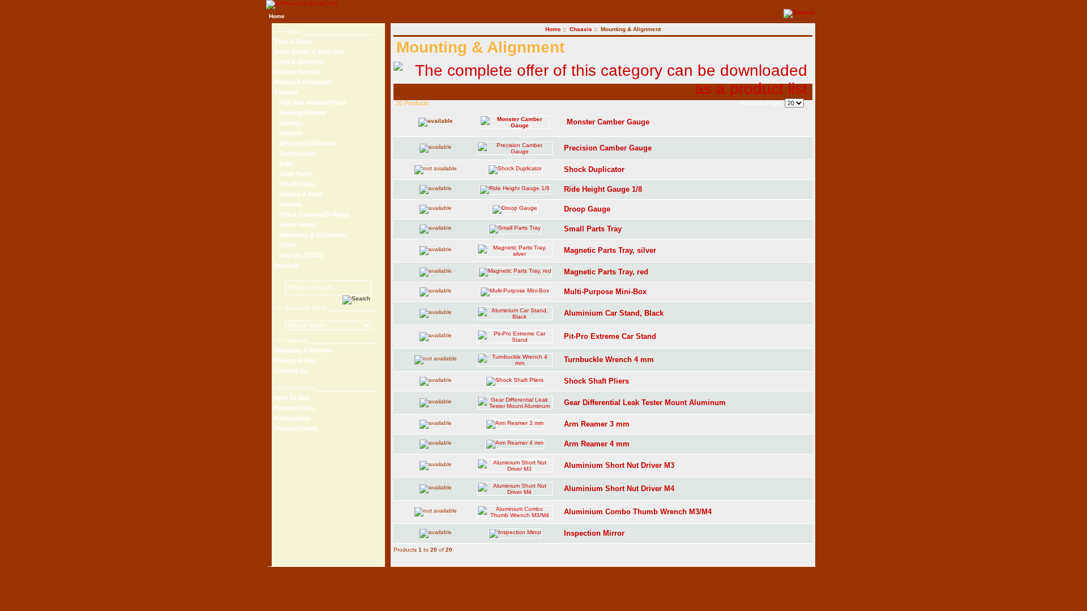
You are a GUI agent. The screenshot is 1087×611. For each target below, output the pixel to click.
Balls (284, 163)
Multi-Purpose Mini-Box (605, 291)
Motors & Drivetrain (303, 82)
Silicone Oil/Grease (305, 143)
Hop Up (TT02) (298, 255)
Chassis (581, 29)
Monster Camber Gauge (608, 122)
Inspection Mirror (594, 533)
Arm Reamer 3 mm (597, 424)
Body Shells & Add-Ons (309, 51)
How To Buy (292, 397)
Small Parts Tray (593, 229)
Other (285, 245)
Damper (288, 133)
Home (277, 16)
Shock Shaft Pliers (596, 381)
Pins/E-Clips (294, 183)
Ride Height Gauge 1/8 (603, 189)
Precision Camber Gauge (608, 148)
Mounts (288, 204)
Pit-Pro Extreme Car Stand (610, 336)
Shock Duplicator (594, 169)
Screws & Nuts (298, 194)
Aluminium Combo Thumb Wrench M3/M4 (638, 511)
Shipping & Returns (303, 350)
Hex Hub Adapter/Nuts (310, 102)
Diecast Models (296, 71)
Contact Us (290, 370)
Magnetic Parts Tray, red (606, 272)
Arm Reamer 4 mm (597, 444)
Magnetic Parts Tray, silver (610, 250)
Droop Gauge (587, 209)
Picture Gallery (296, 428)
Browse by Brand (305, 308)
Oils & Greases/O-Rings (312, 214)
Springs (288, 122)
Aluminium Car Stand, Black (614, 313)
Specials (286, 265)
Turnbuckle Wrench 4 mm (609, 359)
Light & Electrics (298, 61)
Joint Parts (292, 173)
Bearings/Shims (300, 112)
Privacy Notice (295, 360)
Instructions (292, 418)
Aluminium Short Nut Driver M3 (619, 465)
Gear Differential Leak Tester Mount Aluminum (645, 402)
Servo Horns (295, 224)
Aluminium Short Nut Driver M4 (619, 488)
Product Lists (294, 408)
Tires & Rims (293, 41)
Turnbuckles (295, 153)
